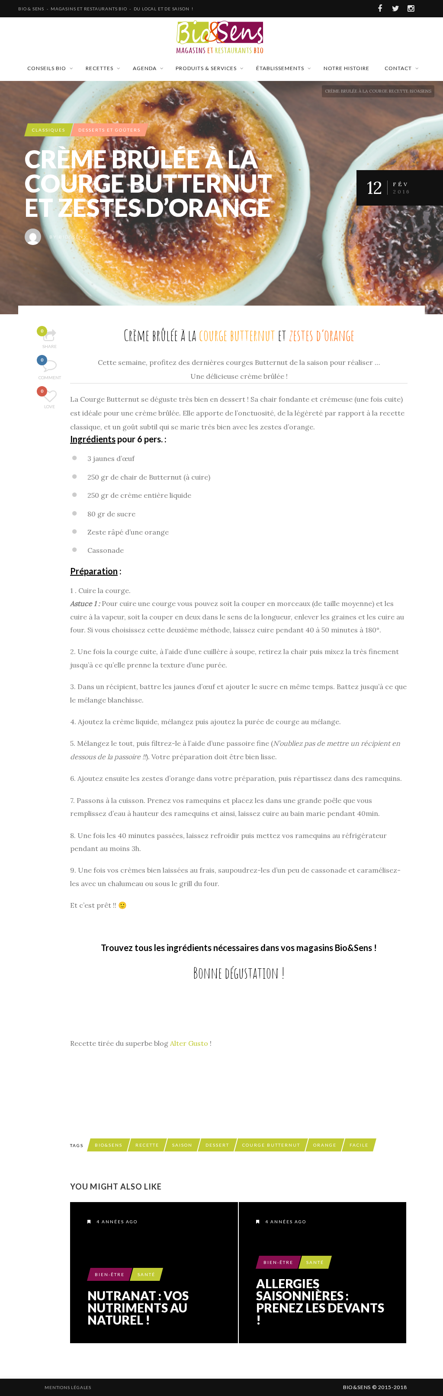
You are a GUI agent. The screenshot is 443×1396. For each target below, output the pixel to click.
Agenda (145, 68)
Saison (182, 1145)
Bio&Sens (73, 236)
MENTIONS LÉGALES (68, 1387)
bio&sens (108, 1145)
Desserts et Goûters (109, 129)
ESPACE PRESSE (170, 1387)
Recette (147, 1145)
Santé (146, 1274)
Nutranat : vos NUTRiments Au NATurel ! (138, 1308)
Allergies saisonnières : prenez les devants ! (320, 1301)
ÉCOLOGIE (272, 1387)
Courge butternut (271, 1145)
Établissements (280, 68)
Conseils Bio (46, 68)
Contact (398, 68)
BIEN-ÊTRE (110, 1274)
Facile (359, 1145)
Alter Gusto (189, 1043)
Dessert (217, 1145)
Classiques (48, 129)
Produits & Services (206, 68)
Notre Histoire (346, 68)
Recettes (99, 68)
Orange (325, 1145)
